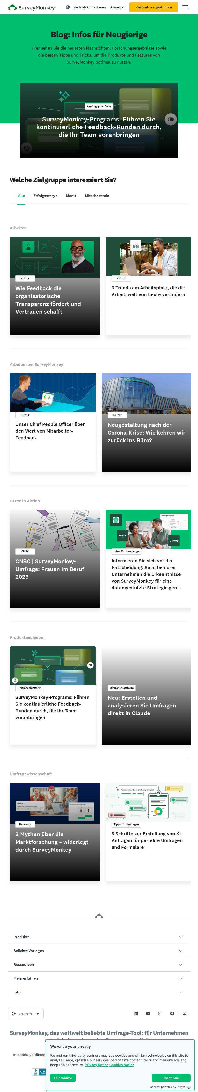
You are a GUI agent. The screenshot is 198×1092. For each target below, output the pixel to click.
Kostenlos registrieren (153, 7)
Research (25, 824)
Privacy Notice (96, 1065)
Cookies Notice (121, 1065)
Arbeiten (18, 228)
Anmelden (117, 7)
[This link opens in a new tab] (136, 1013)
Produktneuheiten (27, 637)
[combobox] (26, 1013)
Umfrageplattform (99, 106)
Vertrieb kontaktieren (90, 7)
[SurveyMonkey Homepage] (32, 7)
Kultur (25, 278)
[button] (99, 937)
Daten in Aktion (25, 501)
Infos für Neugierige (126, 551)
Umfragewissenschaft (31, 774)
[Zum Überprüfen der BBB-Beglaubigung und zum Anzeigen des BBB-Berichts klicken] (42, 1074)
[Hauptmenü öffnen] (185, 7)
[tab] (21, 196)
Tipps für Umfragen (126, 824)
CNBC (25, 551)
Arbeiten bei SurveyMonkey (36, 364)
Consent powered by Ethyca (167, 1087)
